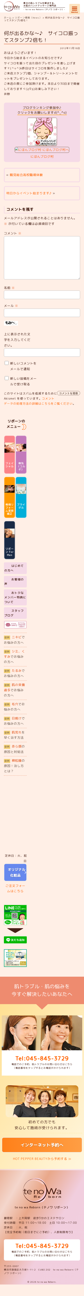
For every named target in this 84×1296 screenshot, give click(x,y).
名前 (9, 288)
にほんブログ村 (42, 156)
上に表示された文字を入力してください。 (17, 340)
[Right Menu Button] (74, 8)
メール (11, 306)
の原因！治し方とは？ (14, 765)
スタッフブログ (14, 613)
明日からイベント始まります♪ (29, 193)
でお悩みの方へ (14, 639)
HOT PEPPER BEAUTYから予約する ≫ (42, 1159)
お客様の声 (14, 581)
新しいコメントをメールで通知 (23, 366)
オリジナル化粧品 (15, 872)
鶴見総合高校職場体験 (26, 175)
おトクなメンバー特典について (15, 597)
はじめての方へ (14, 568)
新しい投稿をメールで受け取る (23, 381)
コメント (12, 233)
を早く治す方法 (14, 735)
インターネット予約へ (42, 1145)
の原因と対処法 (14, 749)
